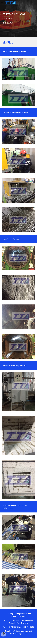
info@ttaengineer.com (19, 631)
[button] (2, 2)
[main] (18, 18)
